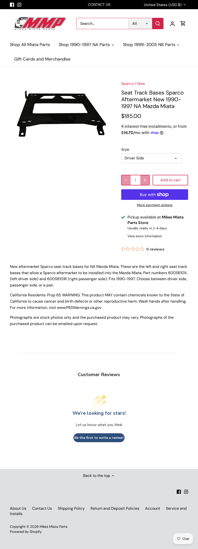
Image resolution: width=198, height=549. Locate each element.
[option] (61, 114)
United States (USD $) (163, 5)
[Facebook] (12, 4)
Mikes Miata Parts (53, 526)
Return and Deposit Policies (115, 508)
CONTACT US (99, 4)
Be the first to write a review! (99, 437)
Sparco (127, 83)
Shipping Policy (71, 508)
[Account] (172, 23)
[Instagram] (19, 4)
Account (152, 508)
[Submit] (157, 23)
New (141, 83)
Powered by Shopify (26, 531)
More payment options (154, 205)
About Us (18, 508)
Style (125, 150)
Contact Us (42, 508)
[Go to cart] (183, 23)
